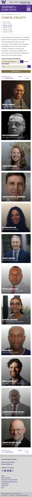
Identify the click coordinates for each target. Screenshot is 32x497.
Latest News (5, 483)
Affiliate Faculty (7, 28)
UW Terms (11, 495)
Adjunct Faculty (7, 24)
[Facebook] (2, 471)
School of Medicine (6, 464)
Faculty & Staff (9, 14)
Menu (29, 6)
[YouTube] (5, 471)
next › (27, 78)
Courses (11, 2)
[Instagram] (8, 471)
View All (20, 76)
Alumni (16, 2)
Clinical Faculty (7, 26)
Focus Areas (5, 64)
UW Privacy (4, 495)
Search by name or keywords (11, 59)
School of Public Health (8, 462)
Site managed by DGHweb (22, 495)
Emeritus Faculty (7, 30)
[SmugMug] (13, 471)
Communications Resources (9, 482)
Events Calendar (6, 478)
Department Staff (8, 32)
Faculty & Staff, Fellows (24, 2)
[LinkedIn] (10, 471)
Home (2, 14)
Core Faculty (6, 22)
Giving (28, 3)
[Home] (8, 8)
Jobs (2, 487)
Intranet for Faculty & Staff (9, 479)
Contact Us (23, 3)
